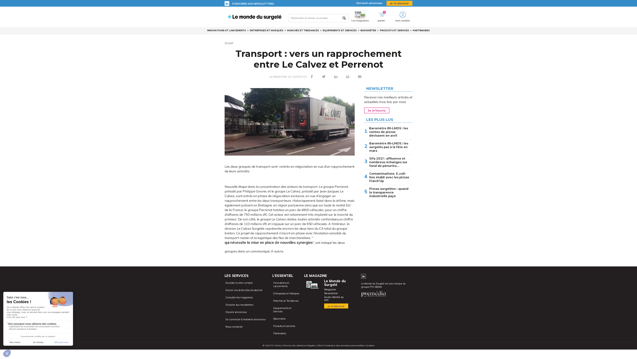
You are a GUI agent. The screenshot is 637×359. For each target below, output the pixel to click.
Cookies (370, 345)
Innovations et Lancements (226, 30)
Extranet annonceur (369, 3)
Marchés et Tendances (303, 30)
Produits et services (394, 30)
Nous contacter (234, 326)
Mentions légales (306, 345)
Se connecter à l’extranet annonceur (245, 319)
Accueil (229, 42)
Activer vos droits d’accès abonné (243, 290)
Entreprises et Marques (266, 30)
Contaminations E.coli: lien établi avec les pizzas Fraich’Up (389, 177)
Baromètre (368, 30)
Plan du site (289, 345)
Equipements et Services (339, 30)
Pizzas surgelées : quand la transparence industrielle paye (388, 192)
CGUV (320, 345)
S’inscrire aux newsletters (253, 3)
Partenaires (421, 30)
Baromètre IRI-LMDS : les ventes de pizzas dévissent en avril (388, 131)
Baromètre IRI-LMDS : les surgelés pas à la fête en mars (388, 147)
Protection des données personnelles (344, 345)
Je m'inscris (377, 110)
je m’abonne (399, 3)
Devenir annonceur (236, 312)
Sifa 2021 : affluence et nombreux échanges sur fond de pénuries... (388, 162)
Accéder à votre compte (239, 282)
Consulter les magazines (239, 297)
